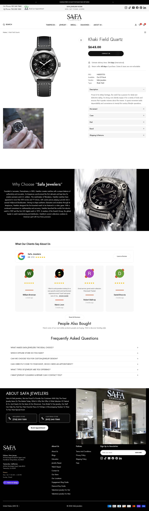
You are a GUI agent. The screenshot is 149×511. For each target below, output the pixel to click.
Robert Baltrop (90, 300)
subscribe (138, 453)
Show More (63, 296)
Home (5, 32)
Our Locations (56, 478)
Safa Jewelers (101, 80)
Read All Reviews (74, 317)
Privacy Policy (80, 455)
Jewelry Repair (57, 463)
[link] (51, 25)
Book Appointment (38, 428)
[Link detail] (126, 8)
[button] (36, 2)
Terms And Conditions (83, 451)
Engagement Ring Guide (60, 482)
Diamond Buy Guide (59, 486)
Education (55, 459)
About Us (55, 451)
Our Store (55, 474)
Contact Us (55, 471)
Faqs (77, 463)
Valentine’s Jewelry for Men (61, 494)
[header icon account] (136, 25)
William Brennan (29, 295)
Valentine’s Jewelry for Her (61, 490)
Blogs (54, 455)
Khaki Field (100, 83)
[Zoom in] (81, 40)
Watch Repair (56, 467)
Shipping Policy (81, 459)
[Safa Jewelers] (74, 17)
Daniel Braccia (120, 295)
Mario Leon (59, 305)
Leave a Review (122, 256)
